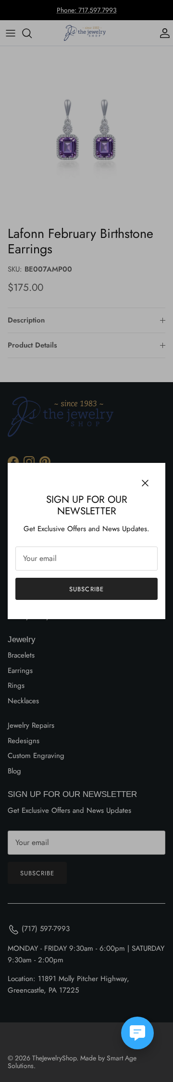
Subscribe (86, 589)
